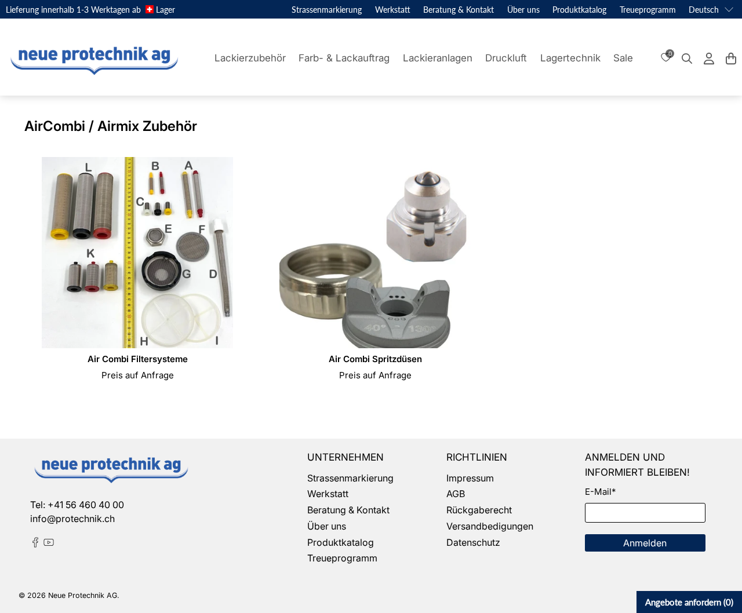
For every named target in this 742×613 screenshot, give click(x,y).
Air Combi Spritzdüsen (375, 358)
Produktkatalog (579, 9)
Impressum (470, 478)
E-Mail (600, 491)
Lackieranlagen (437, 58)
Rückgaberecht (479, 510)
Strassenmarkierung (327, 9)
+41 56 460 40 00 (86, 504)
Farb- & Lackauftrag (344, 58)
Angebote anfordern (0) (689, 602)
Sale (623, 58)
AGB (455, 493)
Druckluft (506, 58)
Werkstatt (392, 9)
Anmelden (645, 543)
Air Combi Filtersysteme (138, 358)
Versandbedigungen (489, 526)
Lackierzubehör (250, 58)
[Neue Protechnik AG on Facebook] (35, 544)
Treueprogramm (648, 9)
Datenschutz (473, 542)
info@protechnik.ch (72, 518)
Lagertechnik (570, 58)
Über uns (523, 9)
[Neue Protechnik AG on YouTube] (48, 544)
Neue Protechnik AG (82, 595)
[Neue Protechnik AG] (93, 58)
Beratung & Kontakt (458, 9)
